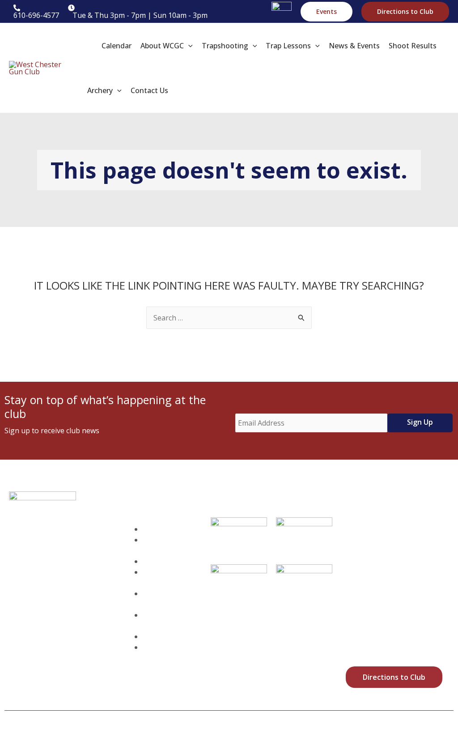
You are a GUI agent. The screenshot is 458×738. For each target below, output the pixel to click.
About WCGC (156, 545)
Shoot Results (156, 620)
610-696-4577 (57, 625)
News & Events (159, 599)
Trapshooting (172, 561)
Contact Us (167, 647)
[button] (326, 11)
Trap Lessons (156, 577)
